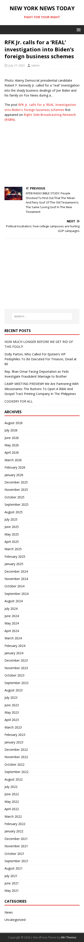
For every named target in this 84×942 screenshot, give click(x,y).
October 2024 (14, 586)
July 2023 (10, 697)
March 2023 (13, 727)
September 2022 (16, 772)
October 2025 (14, 497)
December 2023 (16, 660)
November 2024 (16, 579)
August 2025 (13, 512)
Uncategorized (15, 920)
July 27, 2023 (17, 65)
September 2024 (16, 594)
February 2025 (14, 556)
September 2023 (16, 683)
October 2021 (14, 853)
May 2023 (11, 712)
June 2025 (11, 527)
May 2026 (11, 445)
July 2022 (10, 787)
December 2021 (16, 839)
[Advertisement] (42, 154)
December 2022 (16, 749)
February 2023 (14, 735)
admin (35, 65)
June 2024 (11, 616)
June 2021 (11, 883)
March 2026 (13, 460)
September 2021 (16, 861)
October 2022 (14, 764)
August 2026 (13, 423)
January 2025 (13, 564)
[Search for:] (42, 316)
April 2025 (11, 541)
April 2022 (11, 809)
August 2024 (13, 601)
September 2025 (16, 504)
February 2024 (14, 646)
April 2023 (11, 720)
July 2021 (10, 876)
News (8, 912)
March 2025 (13, 549)
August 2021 (13, 868)
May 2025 (11, 534)
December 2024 (16, 571)
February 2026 (14, 467)
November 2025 (16, 489)
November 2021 (16, 846)
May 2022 (11, 801)
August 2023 (13, 690)
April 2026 (11, 452)
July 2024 (10, 608)
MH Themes (68, 937)
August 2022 (13, 779)
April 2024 (11, 631)
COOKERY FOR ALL (18, 401)
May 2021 (11, 890)
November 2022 (16, 757)
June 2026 (11, 438)
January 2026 (13, 475)
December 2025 (16, 482)
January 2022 (13, 831)
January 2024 (13, 653)
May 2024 (11, 623)
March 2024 (13, 638)
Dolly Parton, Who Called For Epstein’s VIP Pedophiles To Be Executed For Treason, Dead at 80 (40, 359)
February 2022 (14, 824)
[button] (78, 29)
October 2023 (14, 675)
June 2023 (11, 705)
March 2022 (13, 816)
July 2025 (10, 519)
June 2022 (11, 794)
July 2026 (10, 430)
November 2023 (16, 668)
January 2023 (13, 742)
